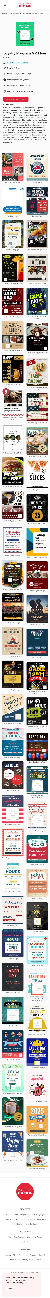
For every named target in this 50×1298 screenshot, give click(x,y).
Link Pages (17, 1224)
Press (25, 1255)
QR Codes (41, 1219)
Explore (25, 1242)
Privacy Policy (27, 1260)
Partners (33, 1255)
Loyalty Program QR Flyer (34, 13)
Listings (8, 1219)
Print (9, 1237)
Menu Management (22, 1215)
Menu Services (31, 1224)
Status (38, 1260)
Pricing (8, 1255)
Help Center (37, 1237)
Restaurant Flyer (16, 13)
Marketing (17, 1219)
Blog (28, 1237)
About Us (17, 1255)
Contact (41, 1255)
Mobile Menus (29, 1219)
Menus (4, 13)
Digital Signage (38, 1215)
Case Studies (19, 1237)
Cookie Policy (16, 1282)
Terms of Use (14, 1260)
